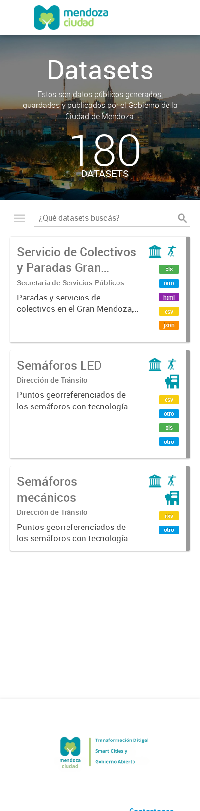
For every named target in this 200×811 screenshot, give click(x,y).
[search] (182, 218)
